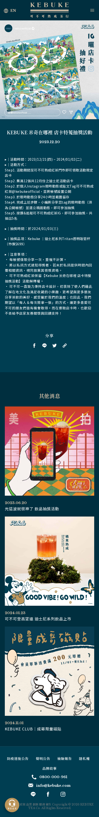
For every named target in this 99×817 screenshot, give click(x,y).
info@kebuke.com (53, 785)
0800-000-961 (53, 777)
